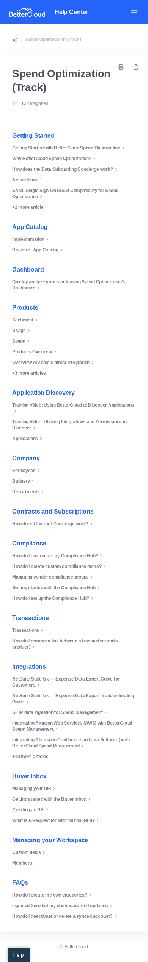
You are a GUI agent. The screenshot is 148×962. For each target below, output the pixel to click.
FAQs (20, 882)
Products (25, 307)
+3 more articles (29, 373)
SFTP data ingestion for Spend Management (57, 712)
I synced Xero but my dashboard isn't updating (60, 905)
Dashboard (28, 269)
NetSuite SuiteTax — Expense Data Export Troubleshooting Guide (73, 698)
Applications (25, 438)
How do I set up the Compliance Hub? (50, 598)
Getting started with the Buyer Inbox (49, 799)
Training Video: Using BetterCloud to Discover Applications (73, 405)
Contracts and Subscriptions (53, 511)
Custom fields (26, 852)
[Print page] (121, 67)
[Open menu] (134, 12)
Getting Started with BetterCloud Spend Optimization (66, 148)
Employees (24, 470)
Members (22, 863)
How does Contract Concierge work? (50, 523)
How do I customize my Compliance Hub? (55, 555)
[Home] (27, 12)
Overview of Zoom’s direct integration (51, 362)
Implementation (28, 239)
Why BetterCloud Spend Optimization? (51, 158)
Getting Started (33, 135)
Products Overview (32, 352)
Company (26, 458)
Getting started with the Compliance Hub (54, 587)
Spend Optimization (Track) (53, 39)
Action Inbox (25, 180)
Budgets (21, 481)
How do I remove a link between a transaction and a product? (65, 644)
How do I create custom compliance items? (56, 566)
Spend (18, 341)
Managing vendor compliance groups (50, 577)
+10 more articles (30, 756)
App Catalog (29, 227)
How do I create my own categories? (49, 895)
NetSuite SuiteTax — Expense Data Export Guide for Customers (66, 682)
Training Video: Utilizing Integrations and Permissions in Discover (69, 425)
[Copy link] (136, 67)
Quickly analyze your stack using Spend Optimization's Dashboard (68, 285)
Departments (25, 492)
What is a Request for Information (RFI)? (53, 820)
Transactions (30, 618)
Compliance (29, 543)
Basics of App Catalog (35, 250)
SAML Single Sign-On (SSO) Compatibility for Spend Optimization (65, 193)
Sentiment (22, 320)
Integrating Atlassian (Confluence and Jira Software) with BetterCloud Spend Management (70, 743)
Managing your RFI (31, 788)
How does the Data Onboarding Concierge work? (62, 169)
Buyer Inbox (29, 776)
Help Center (71, 12)
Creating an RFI (28, 810)
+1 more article (27, 207)
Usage (19, 330)
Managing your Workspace (50, 840)
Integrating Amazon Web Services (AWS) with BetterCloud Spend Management (72, 726)
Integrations (29, 666)
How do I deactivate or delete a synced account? (62, 916)
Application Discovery (43, 393)
